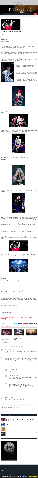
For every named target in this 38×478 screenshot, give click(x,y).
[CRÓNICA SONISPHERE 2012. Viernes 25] (19, 24)
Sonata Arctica (20, 317)
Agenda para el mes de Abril (31, 336)
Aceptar (32, 476)
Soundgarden (30, 317)
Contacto (2, 470)
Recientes (4, 415)
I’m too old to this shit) (25, 46)
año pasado (19, 51)
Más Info (26, 476)
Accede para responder (33, 354)
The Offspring (4, 319)
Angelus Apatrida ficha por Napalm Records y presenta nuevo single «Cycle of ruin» (19, 2)
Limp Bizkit (10, 317)
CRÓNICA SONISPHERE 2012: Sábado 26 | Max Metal (15, 346)
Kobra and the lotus (5, 317)
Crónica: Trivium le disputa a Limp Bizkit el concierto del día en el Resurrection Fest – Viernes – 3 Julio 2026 (7, 338)
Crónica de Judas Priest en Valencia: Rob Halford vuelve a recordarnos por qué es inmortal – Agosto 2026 (20, 420)
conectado (9, 407)
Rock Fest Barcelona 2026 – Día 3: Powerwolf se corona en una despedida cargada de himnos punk (19, 338)
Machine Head (15, 317)
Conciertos (31, 34)
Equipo (2, 471)
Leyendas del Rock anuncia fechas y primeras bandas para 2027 (16, 433)
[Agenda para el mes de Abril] (31, 332)
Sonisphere (25, 317)
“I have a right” (31, 71)
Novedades (35, 34)
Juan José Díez (4, 34)
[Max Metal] (19, 9)
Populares (9, 415)
